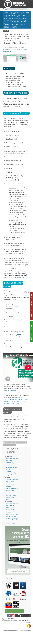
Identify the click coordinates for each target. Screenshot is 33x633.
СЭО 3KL (24, 442)
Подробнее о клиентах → (14, 611)
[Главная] (15, 4)
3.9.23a (14, 445)
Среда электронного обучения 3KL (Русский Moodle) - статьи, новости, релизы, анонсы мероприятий (16, 400)
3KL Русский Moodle (14, 442)
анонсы (5, 442)
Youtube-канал (12, 390)
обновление (6, 445)
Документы (23, 277)
